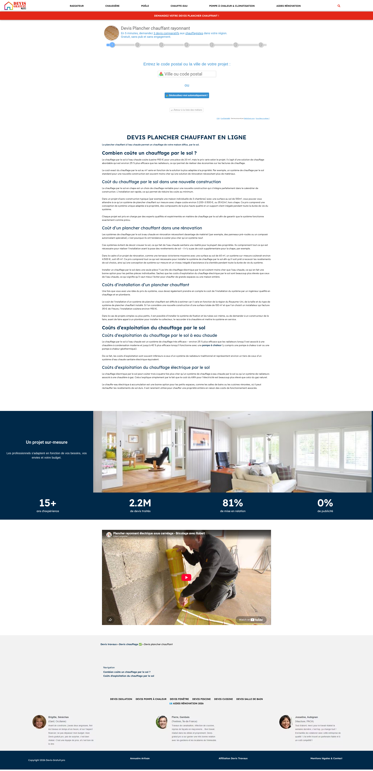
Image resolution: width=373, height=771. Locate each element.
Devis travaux (109, 644)
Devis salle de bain (249, 699)
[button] (338, 5)
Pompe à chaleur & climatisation (232, 5)
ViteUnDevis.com (249, 118)
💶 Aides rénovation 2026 (186, 703)
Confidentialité (225, 118)
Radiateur (77, 5)
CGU (218, 118)
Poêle (145, 5)
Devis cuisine (223, 699)
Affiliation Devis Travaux (233, 758)
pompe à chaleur (212, 345)
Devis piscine (201, 699)
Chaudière (112, 5)
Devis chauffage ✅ (130, 644)
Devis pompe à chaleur (151, 699)
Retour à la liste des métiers (187, 110)
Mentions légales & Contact (326, 758)
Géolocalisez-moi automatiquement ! (188, 95)
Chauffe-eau (179, 5)
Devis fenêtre (179, 699)
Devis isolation (121, 699)
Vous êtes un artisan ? (263, 118)
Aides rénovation (288, 5)
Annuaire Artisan (140, 758)
